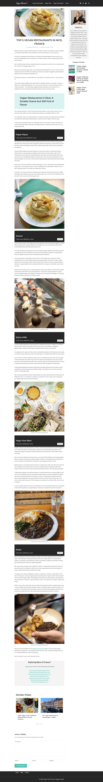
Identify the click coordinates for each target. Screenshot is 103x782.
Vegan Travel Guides (38, 3)
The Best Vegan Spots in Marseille (39, 680)
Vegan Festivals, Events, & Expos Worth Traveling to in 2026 (82, 79)
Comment (18, 742)
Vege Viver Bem (24, 440)
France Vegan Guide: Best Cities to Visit (39, 672)
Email (34, 761)
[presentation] (27, 705)
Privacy (27, 772)
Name (17, 761)
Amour (19, 236)
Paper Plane (22, 134)
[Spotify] (86, 3)
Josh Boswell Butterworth (32, 47)
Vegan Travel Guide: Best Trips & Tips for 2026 (82, 90)
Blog (22, 772)
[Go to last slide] (18, 710)
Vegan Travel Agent (58, 3)
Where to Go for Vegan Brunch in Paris (39, 678)
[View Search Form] (89, 3)
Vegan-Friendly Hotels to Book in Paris (39, 670)
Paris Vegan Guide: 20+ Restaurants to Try (39, 674)
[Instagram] (83, 3)
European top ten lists (38, 649)
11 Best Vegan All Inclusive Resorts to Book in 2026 (82, 68)
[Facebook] (80, 3)
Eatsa (18, 549)
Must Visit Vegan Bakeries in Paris (39, 676)
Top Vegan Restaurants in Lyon (39, 682)
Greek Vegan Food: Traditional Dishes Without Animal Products (27, 717)
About (17, 772)
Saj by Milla (21, 337)
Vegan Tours (48, 3)
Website (52, 761)
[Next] (61, 710)
